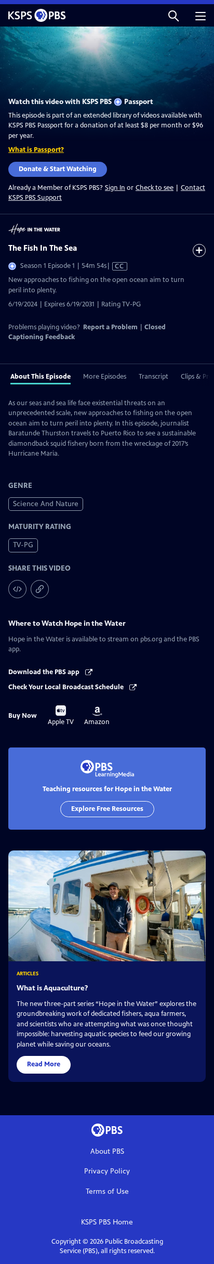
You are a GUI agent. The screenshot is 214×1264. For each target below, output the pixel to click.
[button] (173, 15)
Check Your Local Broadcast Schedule (66, 687)
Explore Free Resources (107, 809)
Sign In (115, 188)
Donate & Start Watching (58, 169)
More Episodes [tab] (104, 376)
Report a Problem (110, 327)
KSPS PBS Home (107, 1222)
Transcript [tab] (153, 376)
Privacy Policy (107, 1171)
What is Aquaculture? (52, 988)
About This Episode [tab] (40, 376)
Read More (43, 1064)
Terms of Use (107, 1191)
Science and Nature (45, 503)
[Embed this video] (17, 589)
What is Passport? (36, 150)
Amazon (97, 716)
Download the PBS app (44, 672)
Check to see (154, 188)
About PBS (107, 1151)
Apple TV (61, 715)
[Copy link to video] (40, 589)
